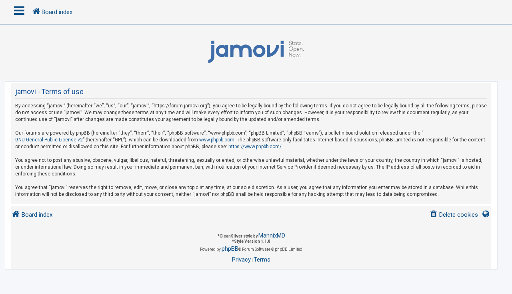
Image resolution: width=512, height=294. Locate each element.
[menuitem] (453, 215)
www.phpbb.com (216, 140)
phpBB (230, 248)
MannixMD (271, 235)
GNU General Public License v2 (49, 140)
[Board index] (256, 52)
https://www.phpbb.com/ (255, 146)
